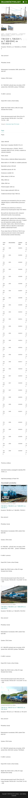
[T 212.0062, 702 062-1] (26, 39)
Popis (2, 130)
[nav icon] (26, 1)
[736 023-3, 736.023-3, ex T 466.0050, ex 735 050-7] (24, 39)
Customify (14, 795)
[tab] (2, 130)
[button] (24, 9)
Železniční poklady (11, 2)
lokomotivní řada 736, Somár (12, 124)
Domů (2, 33)
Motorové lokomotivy (11, 33)
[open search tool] (23, 2)
